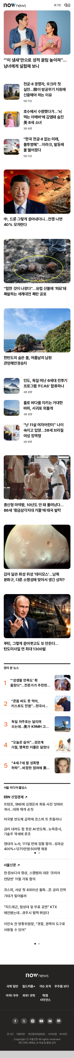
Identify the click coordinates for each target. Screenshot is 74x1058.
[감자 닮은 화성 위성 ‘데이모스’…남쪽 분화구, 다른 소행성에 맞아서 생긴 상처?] (37, 547)
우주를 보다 (61, 986)
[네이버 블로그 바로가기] (58, 1021)
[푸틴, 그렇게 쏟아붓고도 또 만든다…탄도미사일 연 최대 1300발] (37, 616)
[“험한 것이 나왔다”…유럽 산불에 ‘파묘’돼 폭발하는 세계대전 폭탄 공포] (37, 261)
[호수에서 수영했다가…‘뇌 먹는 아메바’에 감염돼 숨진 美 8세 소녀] (12, 119)
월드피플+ (28, 986)
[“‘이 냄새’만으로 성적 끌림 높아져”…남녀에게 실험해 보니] (37, 32)
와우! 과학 (28, 995)
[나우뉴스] (15, 5)
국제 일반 (12, 986)
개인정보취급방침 (36, 1034)
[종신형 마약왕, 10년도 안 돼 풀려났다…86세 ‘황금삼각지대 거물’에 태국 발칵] (37, 477)
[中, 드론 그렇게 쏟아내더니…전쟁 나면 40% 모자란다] (37, 192)
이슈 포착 (45, 986)
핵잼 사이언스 (45, 997)
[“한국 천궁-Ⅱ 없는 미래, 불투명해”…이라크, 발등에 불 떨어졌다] (12, 147)
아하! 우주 (12, 995)
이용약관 (20, 1034)
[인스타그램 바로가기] (41, 1021)
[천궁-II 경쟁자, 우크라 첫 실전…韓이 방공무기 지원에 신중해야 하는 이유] (12, 92)
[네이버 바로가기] (50, 1021)
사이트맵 (52, 1034)
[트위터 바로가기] (24, 1021)
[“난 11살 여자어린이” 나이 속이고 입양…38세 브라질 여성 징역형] (12, 433)
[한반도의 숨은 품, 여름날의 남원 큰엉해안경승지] (37, 330)
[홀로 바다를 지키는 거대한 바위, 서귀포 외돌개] (12, 408)
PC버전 (63, 1034)
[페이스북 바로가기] (15, 1021)
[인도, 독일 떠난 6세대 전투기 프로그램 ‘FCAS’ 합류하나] (12, 386)
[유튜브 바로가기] (32, 1021)
